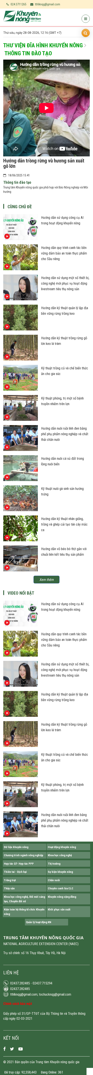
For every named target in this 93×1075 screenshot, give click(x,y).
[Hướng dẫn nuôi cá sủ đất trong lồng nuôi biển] (20, 480)
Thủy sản (9, 888)
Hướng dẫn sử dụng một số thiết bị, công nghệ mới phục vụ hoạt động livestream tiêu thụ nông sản (65, 283)
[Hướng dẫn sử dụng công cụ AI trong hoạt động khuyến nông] (20, 239)
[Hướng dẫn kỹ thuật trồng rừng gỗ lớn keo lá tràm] (20, 359)
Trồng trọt (10, 880)
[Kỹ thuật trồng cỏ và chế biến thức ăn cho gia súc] (20, 389)
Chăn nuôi (54, 880)
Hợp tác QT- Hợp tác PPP (19, 863)
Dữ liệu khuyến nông (16, 847)
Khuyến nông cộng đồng (62, 896)
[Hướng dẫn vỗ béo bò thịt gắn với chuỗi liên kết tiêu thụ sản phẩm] (20, 570)
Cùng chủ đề (20, 206)
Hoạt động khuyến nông (62, 847)
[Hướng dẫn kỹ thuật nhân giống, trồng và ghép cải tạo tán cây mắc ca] (20, 540)
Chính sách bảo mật (17, 1004)
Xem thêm (46, 580)
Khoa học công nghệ (60, 855)
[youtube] (20, 1049)
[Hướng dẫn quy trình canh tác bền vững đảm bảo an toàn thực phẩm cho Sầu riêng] (20, 269)
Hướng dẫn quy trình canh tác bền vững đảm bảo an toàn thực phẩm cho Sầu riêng (64, 253)
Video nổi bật (21, 593)
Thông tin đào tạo (28, 53)
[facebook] (4, 1049)
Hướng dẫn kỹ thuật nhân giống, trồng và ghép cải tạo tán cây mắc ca (64, 524)
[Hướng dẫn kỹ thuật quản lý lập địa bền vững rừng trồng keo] (20, 329)
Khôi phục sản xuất (59, 909)
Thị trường (54, 863)
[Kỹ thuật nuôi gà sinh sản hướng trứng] (20, 510)
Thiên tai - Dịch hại (15, 871)
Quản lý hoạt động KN (38, 922)
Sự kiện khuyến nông (60, 871)
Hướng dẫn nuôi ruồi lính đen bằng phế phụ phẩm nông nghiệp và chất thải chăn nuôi (64, 434)
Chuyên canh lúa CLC (60, 888)
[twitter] (12, 1049)
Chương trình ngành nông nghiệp (23, 855)
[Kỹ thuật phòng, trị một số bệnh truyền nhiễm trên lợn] (20, 419)
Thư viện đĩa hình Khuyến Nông (43, 45)
